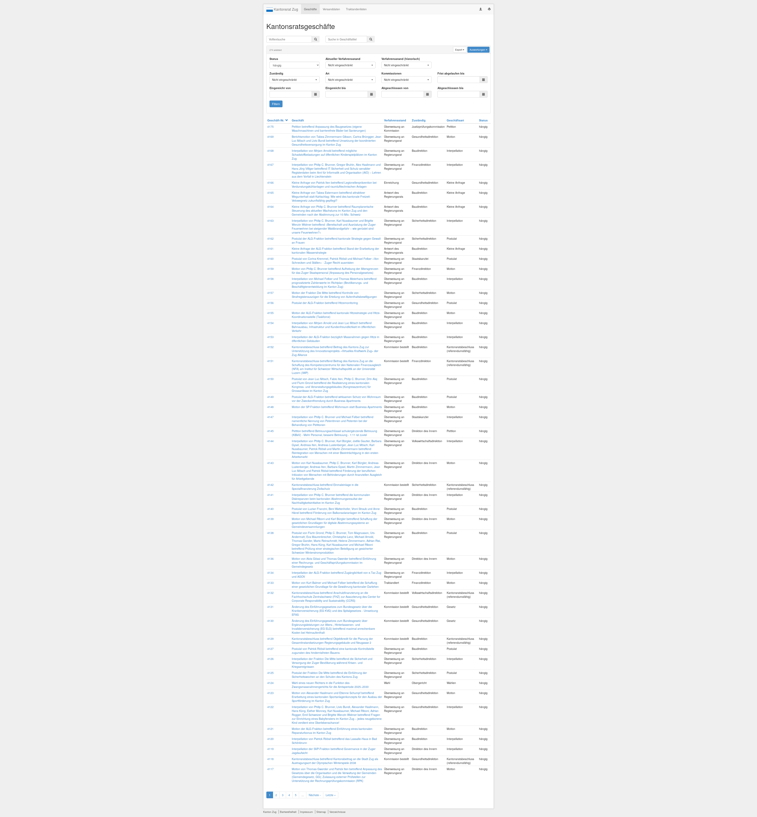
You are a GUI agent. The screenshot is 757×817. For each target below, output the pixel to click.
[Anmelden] (480, 9)
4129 (270, 639)
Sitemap (321, 812)
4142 (270, 485)
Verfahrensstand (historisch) (400, 59)
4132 (270, 593)
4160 (270, 259)
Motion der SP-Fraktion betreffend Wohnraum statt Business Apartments (337, 407)
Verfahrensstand (395, 120)
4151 (270, 361)
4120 (270, 739)
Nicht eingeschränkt (340, 65)
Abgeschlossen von (394, 88)
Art (327, 73)
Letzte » (331, 795)
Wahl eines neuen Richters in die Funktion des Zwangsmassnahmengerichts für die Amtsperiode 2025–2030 (330, 685)
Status (273, 59)
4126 (270, 659)
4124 (270, 683)
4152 (270, 347)
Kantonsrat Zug (285, 9)
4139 (270, 519)
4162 (270, 238)
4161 (270, 249)
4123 (270, 693)
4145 (270, 431)
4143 (270, 463)
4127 (270, 649)
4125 (270, 673)
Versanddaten (331, 9)
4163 (270, 221)
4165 (270, 193)
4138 (270, 533)
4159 (270, 269)
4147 (270, 417)
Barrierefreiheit (288, 812)
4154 (270, 323)
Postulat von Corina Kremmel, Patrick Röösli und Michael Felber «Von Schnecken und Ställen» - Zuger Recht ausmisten (335, 261)
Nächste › (315, 795)
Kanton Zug (269, 812)
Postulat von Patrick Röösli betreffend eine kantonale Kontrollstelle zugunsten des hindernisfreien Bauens (333, 651)
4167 (270, 165)
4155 (270, 313)
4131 (270, 607)
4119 (270, 749)
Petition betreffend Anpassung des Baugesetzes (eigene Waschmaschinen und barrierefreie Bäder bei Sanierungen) (329, 128)
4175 (270, 127)
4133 (270, 583)
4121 (270, 729)
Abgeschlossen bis (450, 88)
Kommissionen (391, 73)
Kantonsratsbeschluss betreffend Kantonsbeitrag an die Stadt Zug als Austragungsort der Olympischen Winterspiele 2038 (335, 761)
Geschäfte (310, 9)
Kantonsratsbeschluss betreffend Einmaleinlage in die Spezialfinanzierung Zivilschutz (325, 487)
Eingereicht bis (335, 88)
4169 (270, 137)
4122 (270, 707)
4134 (270, 573)
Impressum (306, 812)
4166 (270, 182)
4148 (270, 407)
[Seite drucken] (489, 9)
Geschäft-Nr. (275, 120)
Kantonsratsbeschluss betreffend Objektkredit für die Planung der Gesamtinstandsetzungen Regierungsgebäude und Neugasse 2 (332, 641)
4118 (270, 759)
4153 (270, 337)
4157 (270, 293)
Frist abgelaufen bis (450, 73)
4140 (270, 509)
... (302, 795)
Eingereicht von (280, 88)
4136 (270, 559)
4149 (270, 397)
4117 (270, 769)
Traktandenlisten (356, 9)
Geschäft (298, 120)
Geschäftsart (455, 120)
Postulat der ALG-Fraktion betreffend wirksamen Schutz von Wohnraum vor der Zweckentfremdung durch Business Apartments (336, 399)
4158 (270, 279)
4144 (270, 441)
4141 (270, 495)
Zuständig (276, 73)
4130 (270, 621)
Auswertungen (478, 49)
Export (459, 49)
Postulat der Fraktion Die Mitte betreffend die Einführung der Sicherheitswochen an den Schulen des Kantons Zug (329, 675)
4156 (270, 303)
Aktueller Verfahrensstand (342, 59)
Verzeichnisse (337, 812)
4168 (270, 151)
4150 (270, 379)
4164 (270, 207)
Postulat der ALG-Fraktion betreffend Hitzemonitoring (325, 303)
